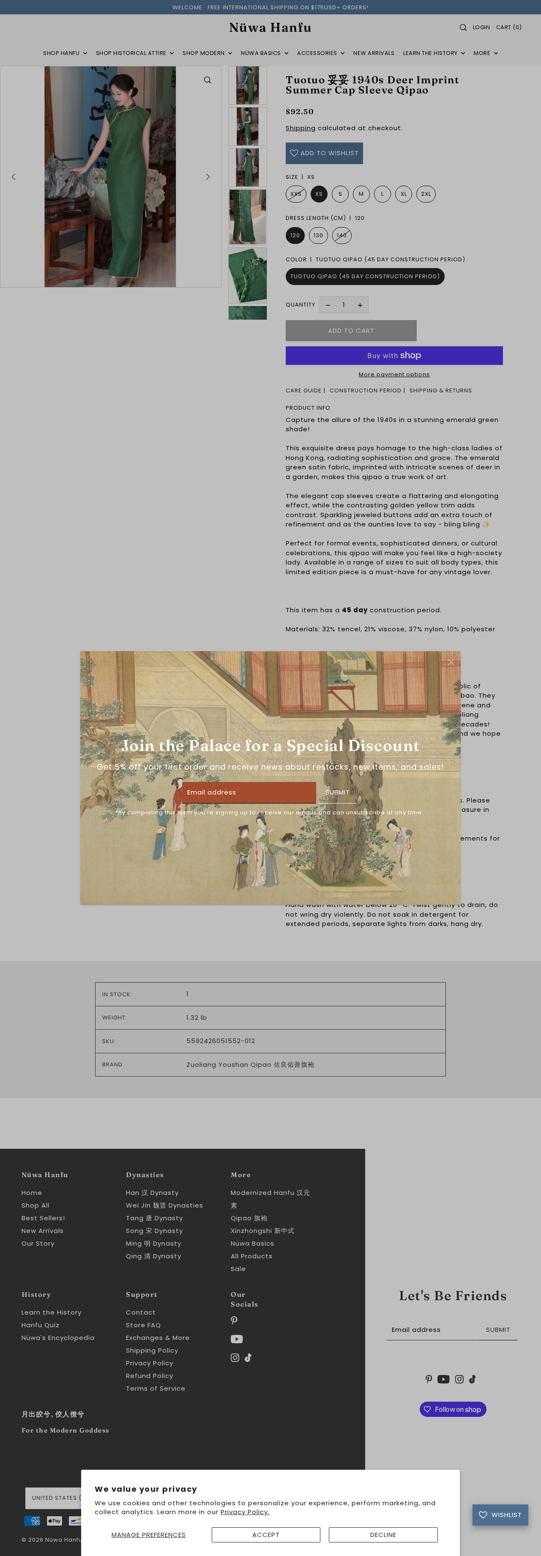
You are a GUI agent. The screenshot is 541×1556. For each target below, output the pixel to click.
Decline (383, 1534)
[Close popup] (451, 662)
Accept (266, 1534)
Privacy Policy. (245, 1511)
